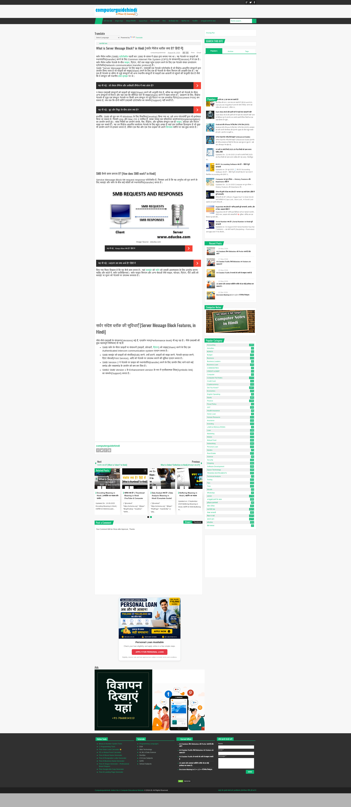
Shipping (210, 463)
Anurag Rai (210, 33)
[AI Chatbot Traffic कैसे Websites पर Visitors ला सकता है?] (211, 262)
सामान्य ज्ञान (210, 519)
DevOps (142, 755)
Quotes (209, 450)
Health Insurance (213, 411)
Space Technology (214, 470)
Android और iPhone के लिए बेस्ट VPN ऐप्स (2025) (232, 124)
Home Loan (211, 414)
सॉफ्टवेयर (210, 522)
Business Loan (212, 365)
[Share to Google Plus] (117, 481)
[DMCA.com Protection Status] (185, 782)
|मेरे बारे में (253, 790)
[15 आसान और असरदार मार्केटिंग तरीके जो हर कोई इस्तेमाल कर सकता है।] (211, 284)
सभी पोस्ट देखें (108, 21)
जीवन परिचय (211, 506)
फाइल (126, 62)
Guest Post (143, 21)
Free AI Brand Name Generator (110, 755)
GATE (141, 761)
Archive (230, 51)
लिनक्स (169, 127)
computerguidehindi (158, 53)
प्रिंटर (155, 347)
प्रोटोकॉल (123, 56)
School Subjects (145, 764)
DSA (141, 747)
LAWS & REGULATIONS (216, 427)
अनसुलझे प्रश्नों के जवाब (208, 21)
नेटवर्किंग (195, 21)
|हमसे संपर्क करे (228, 790)
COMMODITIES (213, 368)
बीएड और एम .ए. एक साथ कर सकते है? (227, 99)
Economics (211, 391)
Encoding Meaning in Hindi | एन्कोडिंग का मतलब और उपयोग (107, 495)
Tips (208, 483)
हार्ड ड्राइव (123, 76)
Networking (211, 443)
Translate (139, 38)
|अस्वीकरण (237, 790)
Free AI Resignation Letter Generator (112, 758)
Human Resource (213, 417)
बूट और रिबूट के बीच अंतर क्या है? (124, 109)
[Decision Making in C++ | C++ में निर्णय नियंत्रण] (211, 295)
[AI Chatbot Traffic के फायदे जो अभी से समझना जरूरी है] (211, 273)
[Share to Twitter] (113, 481)
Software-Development (215, 466)
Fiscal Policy (211, 404)
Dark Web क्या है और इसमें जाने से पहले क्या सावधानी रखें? (234, 112)
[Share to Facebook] (109, 481)
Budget (209, 355)
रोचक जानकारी (154, 21)
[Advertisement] (148, 148)
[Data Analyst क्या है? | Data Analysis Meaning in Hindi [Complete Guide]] (162, 478)
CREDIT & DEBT (213, 371)
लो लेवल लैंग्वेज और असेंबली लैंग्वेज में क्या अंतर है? (131, 85)
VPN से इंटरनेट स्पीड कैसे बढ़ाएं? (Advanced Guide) (233, 137)
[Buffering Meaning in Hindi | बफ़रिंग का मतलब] (190, 478)
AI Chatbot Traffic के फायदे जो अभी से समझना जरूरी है (234, 273)
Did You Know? (213, 388)
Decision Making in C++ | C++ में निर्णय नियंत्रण (232, 295)
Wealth (209, 489)
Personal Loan (212, 447)
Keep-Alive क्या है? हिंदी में (125, 248)
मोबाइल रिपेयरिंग (131, 21)
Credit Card (211, 381)
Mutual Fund (211, 440)
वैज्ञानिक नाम (185, 21)
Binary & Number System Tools (110, 744)
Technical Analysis (214, 476)
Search (254, 21)
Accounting (211, 345)
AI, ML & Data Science (147, 752)
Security (210, 460)
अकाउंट (209, 496)
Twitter (250, 2)
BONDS (210, 352)
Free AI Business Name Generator (111, 761)
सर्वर (157, 270)
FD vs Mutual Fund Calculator (110, 752)
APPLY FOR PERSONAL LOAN (150, 652)
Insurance (210, 420)
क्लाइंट (149, 270)
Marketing (210, 434)
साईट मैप (220, 790)
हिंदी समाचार (210, 526)
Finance (210, 401)
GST (208, 407)
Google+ (246, 2)
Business (210, 358)
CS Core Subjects (146, 758)
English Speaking (213, 394)
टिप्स (164, 21)
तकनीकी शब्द (103, 43)
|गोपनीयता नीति (245, 790)
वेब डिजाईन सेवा (173, 21)
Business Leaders (213, 361)
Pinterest (109, 450)
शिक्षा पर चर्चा (211, 516)
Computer (210, 375)
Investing (210, 424)
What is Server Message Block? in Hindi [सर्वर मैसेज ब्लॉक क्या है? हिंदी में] (139, 48)
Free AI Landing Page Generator (111, 772)
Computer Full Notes (214, 378)
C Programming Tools (107, 747)
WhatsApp (211, 493)
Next (201, 478)
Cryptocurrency (212, 384)
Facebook (254, 2)
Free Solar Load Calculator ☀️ (110, 749)
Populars (213, 51)
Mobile (209, 437)
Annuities (210, 348)
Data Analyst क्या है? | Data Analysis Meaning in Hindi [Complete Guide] (162, 495)
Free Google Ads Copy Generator (111, 769)
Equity (209, 398)
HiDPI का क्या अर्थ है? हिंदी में (122, 263)
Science (210, 457)
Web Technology (145, 749)
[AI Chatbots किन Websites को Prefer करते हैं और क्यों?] (211, 251)
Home (99, 21)
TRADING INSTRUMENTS (217, 473)
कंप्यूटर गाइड (119, 21)
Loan (209, 430)
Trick (209, 486)
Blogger (188, 522)
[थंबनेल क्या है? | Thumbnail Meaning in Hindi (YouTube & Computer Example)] (135, 478)
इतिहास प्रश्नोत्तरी (212, 503)
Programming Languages (148, 744)
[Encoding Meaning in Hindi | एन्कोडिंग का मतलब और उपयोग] (107, 478)
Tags (247, 51)
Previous (96, 478)
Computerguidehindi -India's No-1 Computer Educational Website (119, 790)
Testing (209, 480)
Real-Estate (211, 453)
